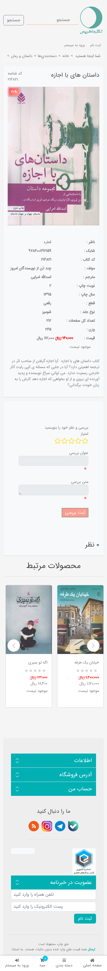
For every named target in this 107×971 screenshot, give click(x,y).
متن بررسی (79, 482)
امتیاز (84, 434)
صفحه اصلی (92, 965)
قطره (47, 242)
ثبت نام (95, 45)
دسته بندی (64, 965)
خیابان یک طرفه (86, 662)
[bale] (73, 826)
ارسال (91, 949)
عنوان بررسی (78, 453)
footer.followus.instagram (47, 826)
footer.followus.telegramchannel (60, 826)
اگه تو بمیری (37, 662)
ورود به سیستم (17, 965)
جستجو (13, 20)
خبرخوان (34, 826)
